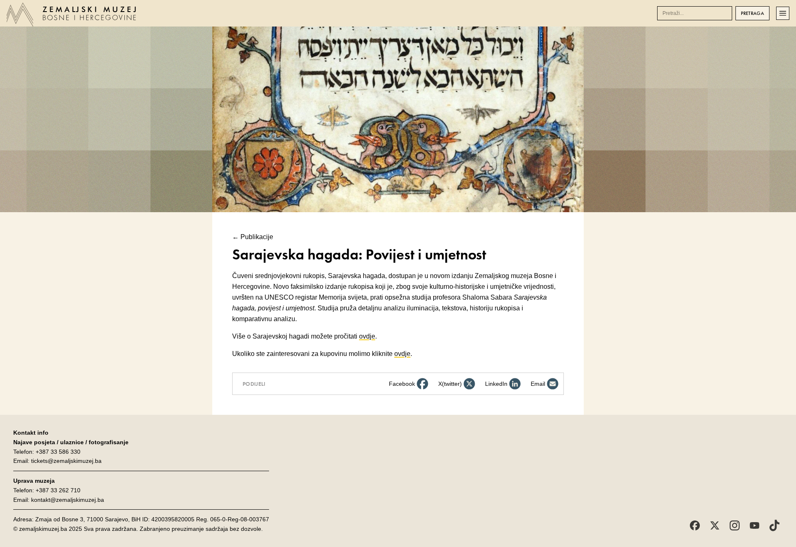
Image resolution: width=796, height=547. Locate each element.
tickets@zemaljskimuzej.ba (66, 460)
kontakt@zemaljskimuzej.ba (67, 499)
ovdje (367, 336)
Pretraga (752, 13)
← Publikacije (252, 236)
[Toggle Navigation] (782, 13)
